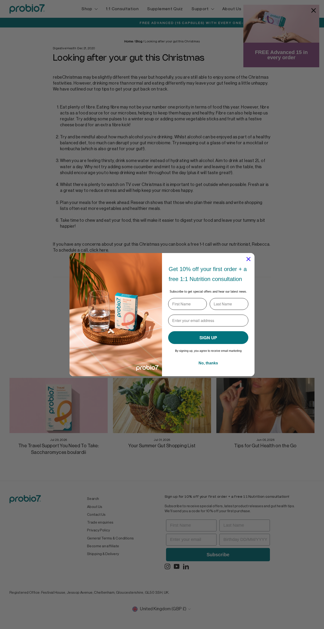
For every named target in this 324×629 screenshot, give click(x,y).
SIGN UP (208, 338)
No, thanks (208, 363)
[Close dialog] (248, 259)
